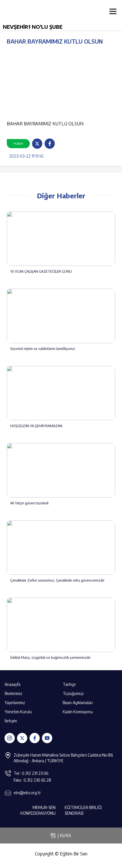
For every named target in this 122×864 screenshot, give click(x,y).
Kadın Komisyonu (78, 711)
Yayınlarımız (15, 702)
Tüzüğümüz (73, 693)
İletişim (11, 720)
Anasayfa (12, 684)
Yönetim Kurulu (18, 711)
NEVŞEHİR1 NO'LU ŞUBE (32, 26)
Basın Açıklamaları (78, 702)
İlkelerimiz (13, 693)
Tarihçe (69, 684)
